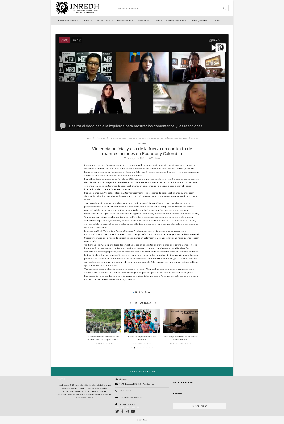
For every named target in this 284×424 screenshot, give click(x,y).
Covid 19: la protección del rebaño (103, 338)
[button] (89, 328)
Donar (217, 20)
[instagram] (128, 412)
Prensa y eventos (199, 20)
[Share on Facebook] (139, 292)
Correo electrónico (183, 382)
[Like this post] (136, 292)
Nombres (177, 394)
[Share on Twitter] (142, 292)
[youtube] (133, 412)
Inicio (88, 138)
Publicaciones (124, 20)
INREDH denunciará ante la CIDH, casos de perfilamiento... (180, 338)
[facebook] (123, 412)
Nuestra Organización (65, 20)
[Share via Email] (149, 292)
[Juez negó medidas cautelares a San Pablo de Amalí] (142, 321)
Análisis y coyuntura (175, 20)
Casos (157, 20)
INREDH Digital (104, 20)
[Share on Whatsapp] (145, 292)
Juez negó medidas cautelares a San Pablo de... (142, 338)
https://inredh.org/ (127, 404)
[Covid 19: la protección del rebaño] (103, 321)
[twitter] (118, 412)
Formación (142, 20)
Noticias (86, 20)
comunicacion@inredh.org (130, 397)
